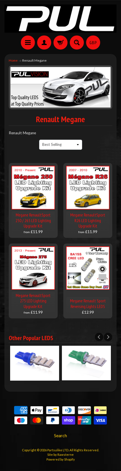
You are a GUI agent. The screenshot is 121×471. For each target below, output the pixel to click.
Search (60, 435)
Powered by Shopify (60, 459)
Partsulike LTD (57, 450)
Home (13, 60)
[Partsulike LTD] (60, 19)
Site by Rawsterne (60, 454)
